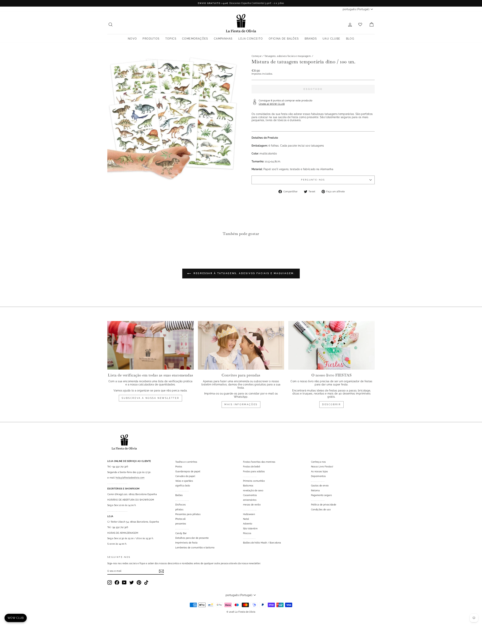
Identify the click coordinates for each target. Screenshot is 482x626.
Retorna (315, 490)
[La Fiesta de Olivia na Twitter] (131, 582)
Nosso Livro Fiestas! (322, 466)
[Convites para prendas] (241, 345)
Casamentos (250, 495)
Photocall (180, 519)
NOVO (132, 38)
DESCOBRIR (331, 404)
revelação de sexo (253, 490)
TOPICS (170, 38)
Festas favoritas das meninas (259, 462)
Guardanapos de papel (187, 471)
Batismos (248, 485)
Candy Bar (181, 533)
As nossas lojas (319, 471)
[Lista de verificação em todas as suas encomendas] (150, 345)
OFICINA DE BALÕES (284, 38)
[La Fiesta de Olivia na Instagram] (109, 582)
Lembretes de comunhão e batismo (195, 547)
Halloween (249, 514)
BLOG (350, 38)
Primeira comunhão (254, 481)
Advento (247, 523)
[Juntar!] (161, 571)
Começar (257, 56)
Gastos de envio (320, 485)
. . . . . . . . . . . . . (182, 490)
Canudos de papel (185, 476)
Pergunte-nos (313, 179)
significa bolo (182, 485)
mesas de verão (252, 504)
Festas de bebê (251, 466)
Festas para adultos (254, 471)
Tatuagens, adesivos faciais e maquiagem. (287, 56)
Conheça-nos (318, 462)
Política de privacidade (323, 504)
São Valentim (250, 528)
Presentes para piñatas (188, 514)
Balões (179, 495)
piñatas (179, 509)
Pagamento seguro (321, 495)
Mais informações (241, 404)
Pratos (178, 466)
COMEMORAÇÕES (195, 38)
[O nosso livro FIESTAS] (331, 345)
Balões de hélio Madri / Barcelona (262, 542)
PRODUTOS (151, 38)
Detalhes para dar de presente (192, 538)
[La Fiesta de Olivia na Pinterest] (139, 582)
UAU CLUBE (331, 38)
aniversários (249, 500)
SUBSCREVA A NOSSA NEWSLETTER (150, 398)
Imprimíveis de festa (186, 542)
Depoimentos (318, 476)
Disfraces (180, 504)
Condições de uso (321, 509)
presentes (180, 523)
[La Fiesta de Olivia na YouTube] (124, 582)
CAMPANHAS (223, 38)
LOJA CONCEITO (250, 38)
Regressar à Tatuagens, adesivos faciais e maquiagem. (243, 273)
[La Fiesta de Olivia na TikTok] (146, 582)
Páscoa (247, 533)
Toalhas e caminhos (186, 462)
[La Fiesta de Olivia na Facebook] (117, 582)
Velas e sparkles (184, 481)
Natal (246, 519)
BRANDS (311, 38)
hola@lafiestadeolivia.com (130, 477)
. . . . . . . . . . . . (249, 538)
